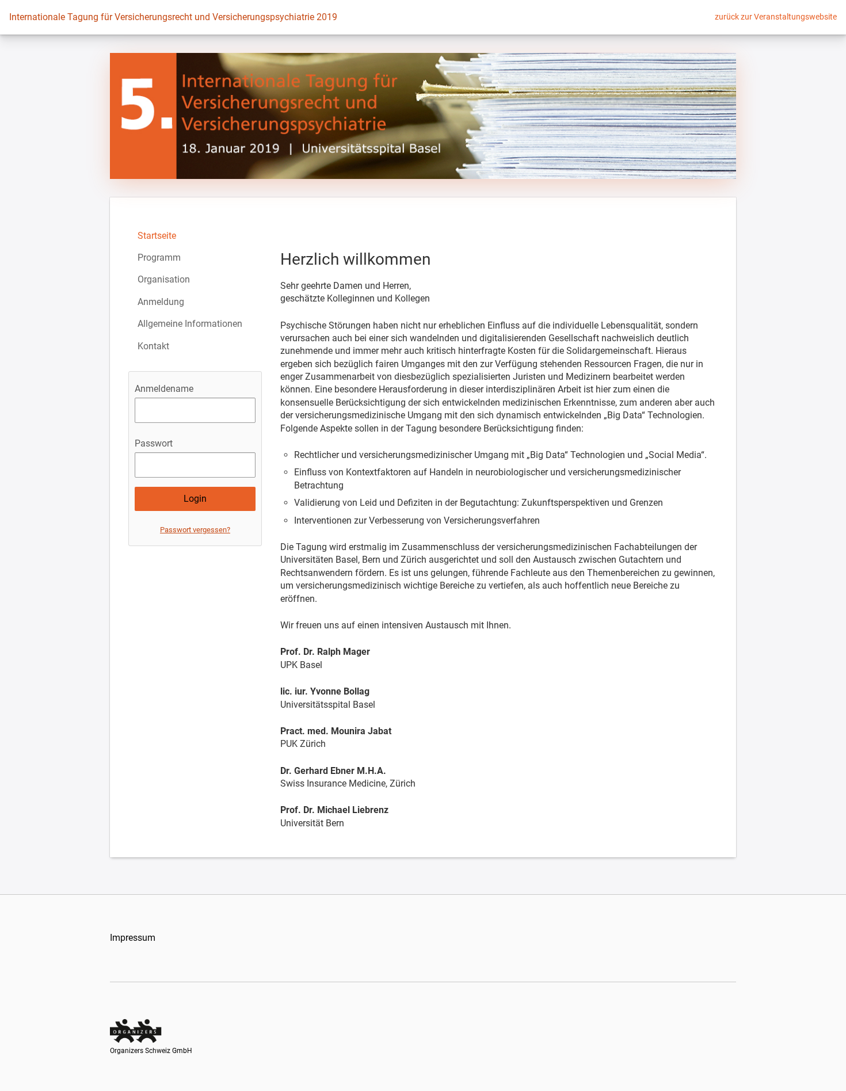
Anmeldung (161, 301)
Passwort (154, 443)
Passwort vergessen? (195, 529)
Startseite (157, 235)
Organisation (164, 279)
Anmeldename (164, 388)
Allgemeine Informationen (190, 323)
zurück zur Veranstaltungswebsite (776, 16)
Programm (159, 257)
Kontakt (153, 346)
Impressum (132, 937)
